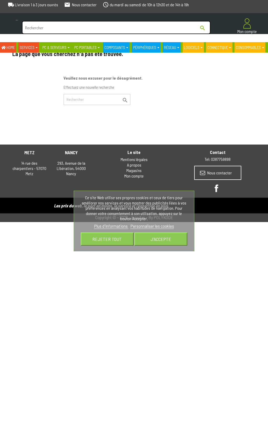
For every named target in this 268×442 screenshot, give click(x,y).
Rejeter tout (107, 239)
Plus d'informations (111, 226)
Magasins (134, 170)
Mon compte (134, 175)
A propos (134, 164)
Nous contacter (218, 172)
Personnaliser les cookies (152, 226)
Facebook (216, 188)
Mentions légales (134, 159)
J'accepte (160, 239)
